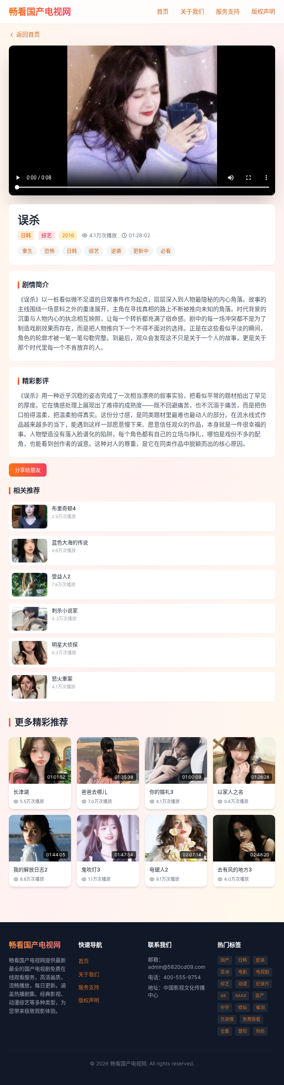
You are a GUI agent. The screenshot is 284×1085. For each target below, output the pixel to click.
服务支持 (228, 11)
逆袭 (116, 251)
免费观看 (251, 1019)
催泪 (260, 1007)
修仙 (242, 1007)
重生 (27, 251)
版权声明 (263, 11)
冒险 (242, 1031)
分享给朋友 (28, 470)
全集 (224, 1031)
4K (223, 995)
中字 (224, 1007)
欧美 (260, 960)
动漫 (242, 984)
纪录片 (262, 984)
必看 (165, 251)
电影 (242, 972)
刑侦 (260, 1031)
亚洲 (224, 972)
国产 (224, 960)
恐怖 (49, 251)
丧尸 (259, 995)
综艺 (94, 251)
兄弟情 (227, 1019)
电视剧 (262, 972)
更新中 (141, 251)
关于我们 (192, 11)
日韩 (72, 251)
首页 (163, 11)
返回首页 (28, 34)
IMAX (240, 995)
